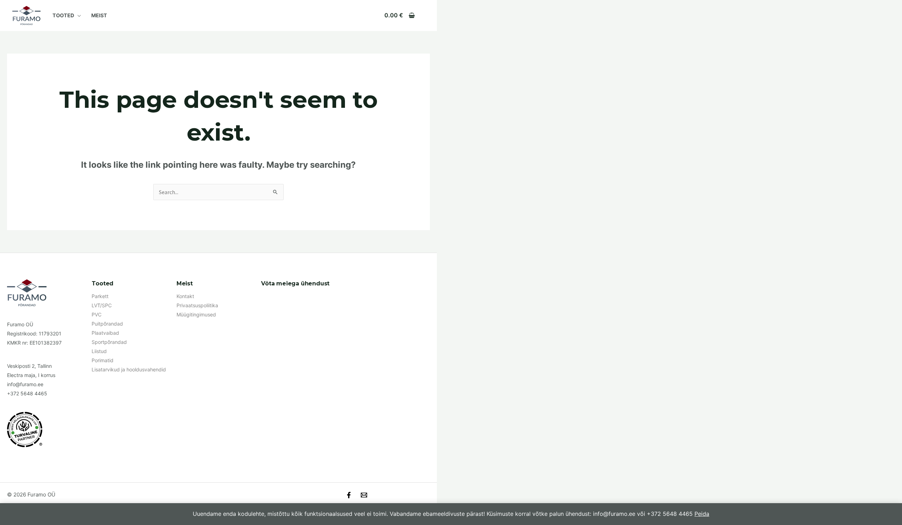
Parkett (100, 296)
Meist (99, 15)
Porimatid (102, 360)
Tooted (63, 15)
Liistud (99, 351)
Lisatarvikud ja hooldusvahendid (129, 369)
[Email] (364, 495)
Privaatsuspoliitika (197, 305)
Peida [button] (701, 513)
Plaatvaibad (105, 333)
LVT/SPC (102, 305)
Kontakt (185, 296)
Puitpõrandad (107, 324)
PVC (96, 314)
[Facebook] (349, 495)
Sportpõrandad (109, 342)
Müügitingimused (196, 314)
